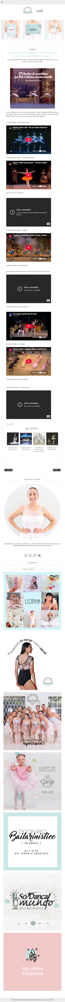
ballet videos (48, 59)
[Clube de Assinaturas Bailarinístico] (32, 39)
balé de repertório (28, 59)
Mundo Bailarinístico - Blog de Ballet (21, 999)
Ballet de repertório (39, 59)
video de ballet (38, 61)
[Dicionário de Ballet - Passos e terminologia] (11, 39)
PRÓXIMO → (56, 470)
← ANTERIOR (8, 470)
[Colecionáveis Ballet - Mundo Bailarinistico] (54, 39)
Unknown (12, 59)
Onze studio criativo (48, 999)
